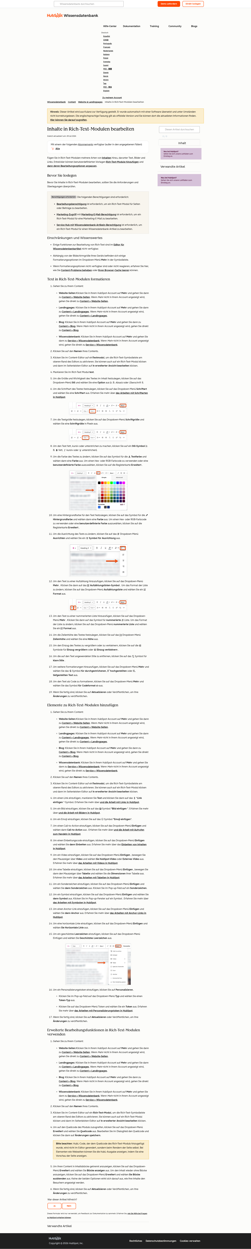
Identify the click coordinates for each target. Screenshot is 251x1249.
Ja (54, 1206)
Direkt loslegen (193, 4)
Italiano (106, 54)
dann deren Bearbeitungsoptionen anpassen (72, 166)
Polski (105, 58)
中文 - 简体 (107, 87)
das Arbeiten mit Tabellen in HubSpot (98, 877)
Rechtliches (135, 1241)
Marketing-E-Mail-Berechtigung (98, 214)
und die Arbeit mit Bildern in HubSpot (79, 812)
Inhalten (106, 157)
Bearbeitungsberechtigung (71, 204)
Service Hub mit (65, 225)
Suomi (105, 65)
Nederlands (108, 51)
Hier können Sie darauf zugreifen (68, 120)
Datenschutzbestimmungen (161, 1241)
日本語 (106, 40)
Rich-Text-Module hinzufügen (122, 162)
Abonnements (85, 144)
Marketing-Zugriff (67, 214)
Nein (69, 1206)
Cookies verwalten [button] (190, 1241)
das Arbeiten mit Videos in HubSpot (98, 863)
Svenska (106, 62)
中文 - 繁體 (107, 69)
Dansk (106, 73)
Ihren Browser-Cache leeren (113, 270)
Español (106, 36)
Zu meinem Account (112, 97)
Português (107, 44)
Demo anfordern (169, 4)
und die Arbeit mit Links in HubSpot (119, 802)
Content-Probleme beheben (76, 270)
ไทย (104, 84)
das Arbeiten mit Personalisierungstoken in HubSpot (103, 1010)
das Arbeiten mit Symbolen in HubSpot (74, 902)
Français (106, 47)
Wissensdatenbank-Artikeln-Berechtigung (98, 225)
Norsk (105, 76)
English (106, 91)
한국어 (106, 80)
